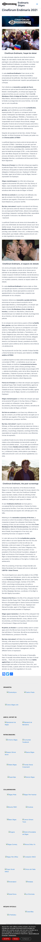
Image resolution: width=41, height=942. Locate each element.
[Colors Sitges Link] (12, 708)
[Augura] (11, 835)
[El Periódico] (12, 914)
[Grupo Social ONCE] (11, 872)
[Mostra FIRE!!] (11, 810)
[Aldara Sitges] (11, 768)
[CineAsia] (29, 810)
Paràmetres (12, 935)
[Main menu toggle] (37, 4)
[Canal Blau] (29, 915)
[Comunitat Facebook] (29, 743)
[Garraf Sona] (12, 897)
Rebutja (16, 939)
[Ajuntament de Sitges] (11, 725)
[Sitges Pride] (12, 798)
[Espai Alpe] (11, 780)
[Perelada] (29, 885)
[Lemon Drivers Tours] (29, 822)
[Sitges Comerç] (12, 847)
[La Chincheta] (29, 897)
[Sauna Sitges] (29, 755)
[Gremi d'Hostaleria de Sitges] (29, 835)
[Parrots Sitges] (29, 780)
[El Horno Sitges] (11, 743)
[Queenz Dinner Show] (11, 755)
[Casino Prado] (29, 695)
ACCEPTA (6, 939)
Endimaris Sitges (23, 4)
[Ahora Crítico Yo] (29, 847)
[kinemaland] (12, 885)
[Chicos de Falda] (29, 872)
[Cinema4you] (11, 695)
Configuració (25, 939)
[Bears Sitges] (12, 822)
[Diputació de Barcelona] (29, 725)
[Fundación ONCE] (29, 860)
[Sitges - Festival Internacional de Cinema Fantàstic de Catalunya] (29, 798)
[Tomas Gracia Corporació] (29, 768)
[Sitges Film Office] (11, 860)
